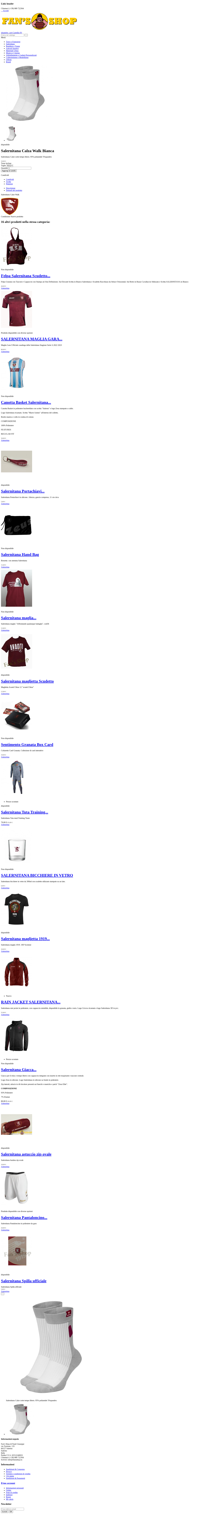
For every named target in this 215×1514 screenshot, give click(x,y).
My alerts (9, 1499)
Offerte (9, 60)
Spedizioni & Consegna (15, 1469)
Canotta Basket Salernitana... (26, 402)
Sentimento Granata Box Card (27, 744)
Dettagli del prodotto (14, 190)
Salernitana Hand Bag (20, 554)
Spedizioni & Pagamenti (15, 1478)
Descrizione (10, 188)
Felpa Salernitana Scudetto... (25, 275)
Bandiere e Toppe (13, 46)
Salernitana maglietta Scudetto (27, 681)
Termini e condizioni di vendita (18, 1474)
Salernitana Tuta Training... (24, 812)
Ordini (8, 1490)
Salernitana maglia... (18, 618)
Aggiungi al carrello (9, 171)
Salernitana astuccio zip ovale (26, 1154)
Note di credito (12, 1492)
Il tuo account (8, 1483)
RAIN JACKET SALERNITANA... (30, 1002)
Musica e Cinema (13, 53)
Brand (8, 62)
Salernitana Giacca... (18, 1069)
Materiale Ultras (12, 51)
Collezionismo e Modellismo (17, 57)
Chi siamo (10, 1476)
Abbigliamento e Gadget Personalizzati (21, 55)
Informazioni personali (15, 1488)
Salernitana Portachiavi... (23, 491)
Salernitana (10, 44)
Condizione (6, 216)
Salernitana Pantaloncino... (24, 1217)
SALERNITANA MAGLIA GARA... (31, 339)
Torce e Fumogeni (13, 42)
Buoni (8, 1497)
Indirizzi (9, 1495)
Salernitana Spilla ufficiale (23, 1281)
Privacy (9, 1471)
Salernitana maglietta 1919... (25, 938)
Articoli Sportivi (12, 48)
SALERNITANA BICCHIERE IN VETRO (37, 875)
